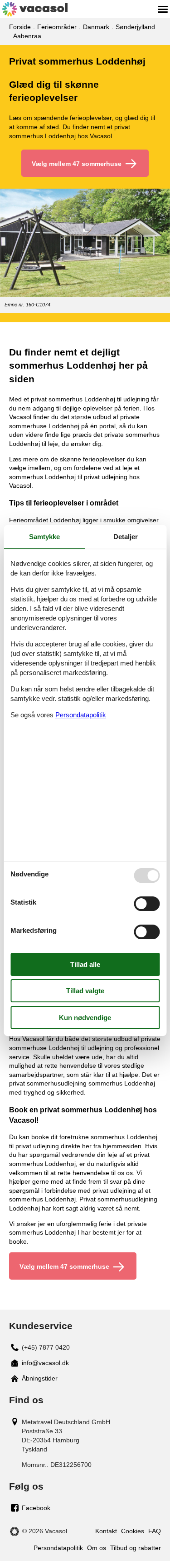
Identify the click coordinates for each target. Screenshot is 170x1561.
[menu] (162, 9)
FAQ (154, 1531)
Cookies (132, 1531)
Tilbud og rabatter (135, 1547)
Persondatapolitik (58, 1547)
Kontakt (106, 1531)
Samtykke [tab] (44, 536)
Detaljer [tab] (125, 536)
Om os (96, 1547)
